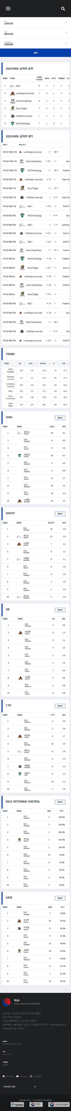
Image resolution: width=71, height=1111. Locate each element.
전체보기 (60, 418)
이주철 (26, 927)
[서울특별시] (17, 1104)
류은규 (26, 431)
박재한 (26, 558)
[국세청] (36, 1104)
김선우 (26, 919)
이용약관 (5, 1065)
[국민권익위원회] (59, 1104)
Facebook (10, 1076)
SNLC (18, 85)
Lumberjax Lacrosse (25, 93)
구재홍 (26, 499)
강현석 (27, 773)
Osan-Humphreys (24, 100)
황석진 (26, 595)
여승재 (27, 631)
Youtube (23, 1076)
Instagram (37, 1076)
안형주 (26, 949)
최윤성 (26, 454)
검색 (35, 52)
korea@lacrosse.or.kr (12, 1044)
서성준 (26, 543)
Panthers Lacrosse (24, 115)
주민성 (26, 838)
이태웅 (27, 765)
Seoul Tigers (21, 108)
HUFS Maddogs (23, 123)
